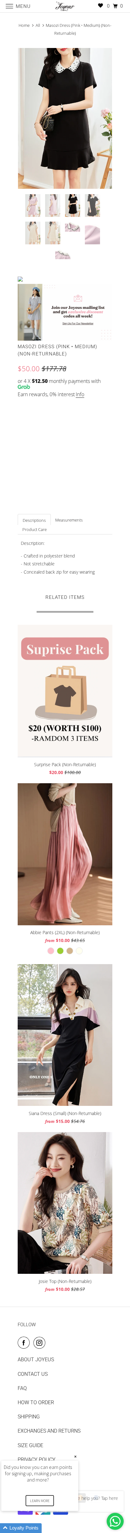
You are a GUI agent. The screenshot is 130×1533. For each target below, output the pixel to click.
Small (27, 447)
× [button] (75, 1456)
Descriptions (34, 520)
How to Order (36, 1402)
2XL (25, 460)
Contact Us (33, 1374)
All (38, 25)
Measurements (69, 520)
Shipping (29, 1417)
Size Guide (97, 407)
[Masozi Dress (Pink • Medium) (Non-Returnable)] (65, 118)
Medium (53, 447)
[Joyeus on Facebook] (25, 1343)
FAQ (22, 1388)
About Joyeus (36, 1360)
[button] (47, 1528)
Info (80, 394)
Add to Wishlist (37, 501)
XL (99, 447)
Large (78, 447)
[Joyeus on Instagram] (40, 1343)
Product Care (34, 529)
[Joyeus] (65, 6)
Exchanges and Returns (49, 1431)
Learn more (40, 1500)
